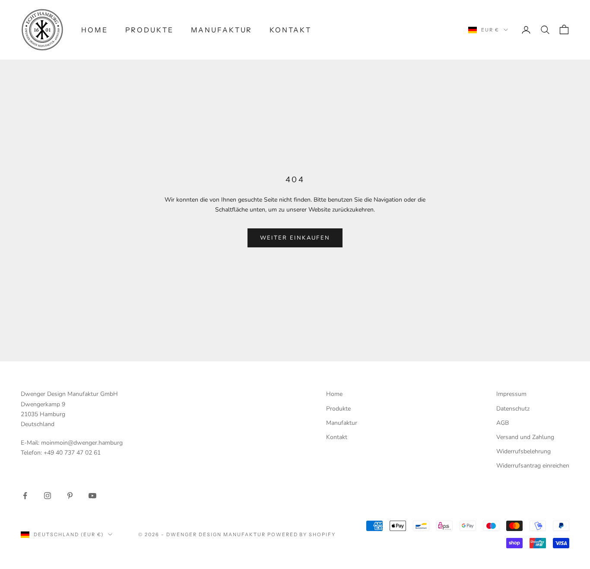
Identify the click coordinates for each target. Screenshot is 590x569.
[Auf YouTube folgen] (92, 495)
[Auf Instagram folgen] (47, 495)
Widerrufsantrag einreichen (532, 466)
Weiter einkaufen (295, 238)
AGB (502, 423)
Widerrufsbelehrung (523, 451)
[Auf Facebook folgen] (25, 495)
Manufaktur (222, 30)
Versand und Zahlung (525, 437)
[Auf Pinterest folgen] (70, 495)
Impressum (511, 394)
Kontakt (290, 30)
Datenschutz (513, 409)
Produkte (149, 30)
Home (94, 30)
